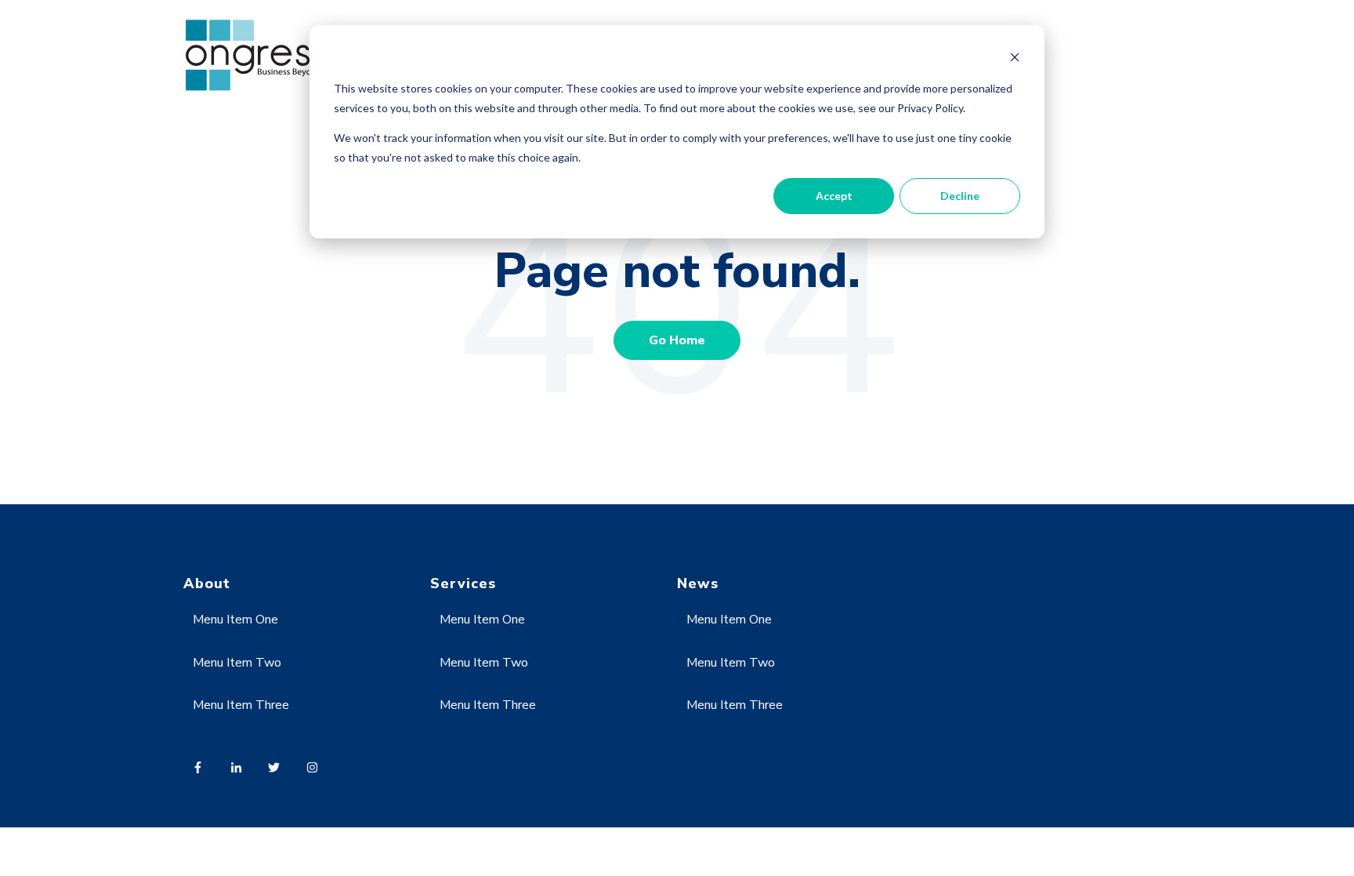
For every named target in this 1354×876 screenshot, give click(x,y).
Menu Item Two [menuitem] (237, 662)
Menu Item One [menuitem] (235, 619)
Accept (834, 195)
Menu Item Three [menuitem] (241, 705)
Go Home (677, 340)
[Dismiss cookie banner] (1014, 59)
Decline (959, 195)
